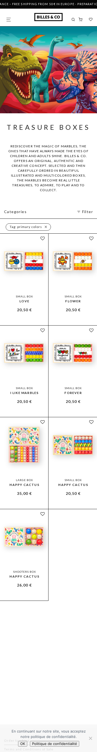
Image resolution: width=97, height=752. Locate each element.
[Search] (75, 19)
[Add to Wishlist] (42, 238)
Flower (73, 301)
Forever (73, 393)
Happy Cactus (24, 485)
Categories (15, 211)
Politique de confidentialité (54, 743)
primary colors (26, 227)
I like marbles (24, 393)
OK (22, 743)
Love (24, 301)
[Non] (90, 738)
